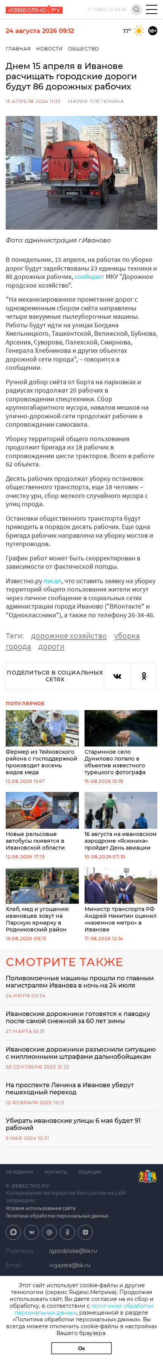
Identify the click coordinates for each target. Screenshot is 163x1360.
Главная (18, 49)
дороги (51, 646)
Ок (81, 1348)
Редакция (89, 1172)
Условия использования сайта (40, 1208)
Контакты (55, 1172)
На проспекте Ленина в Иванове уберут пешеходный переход (70, 1088)
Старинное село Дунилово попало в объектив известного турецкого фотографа (115, 762)
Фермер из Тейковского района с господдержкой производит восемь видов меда (41, 762)
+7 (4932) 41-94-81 (107, 9)
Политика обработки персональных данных (57, 1215)
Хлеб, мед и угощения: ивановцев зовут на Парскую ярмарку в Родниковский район (37, 919)
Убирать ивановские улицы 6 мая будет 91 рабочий (73, 1124)
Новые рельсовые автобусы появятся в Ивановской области (35, 841)
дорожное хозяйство (69, 635)
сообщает (89, 276)
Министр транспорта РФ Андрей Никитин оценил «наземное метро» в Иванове (121, 919)
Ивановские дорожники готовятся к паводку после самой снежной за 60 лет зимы (78, 1017)
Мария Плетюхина (96, 101)
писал (52, 580)
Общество (83, 49)
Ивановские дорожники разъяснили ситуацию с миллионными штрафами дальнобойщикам (81, 1053)
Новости (49, 49)
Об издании (19, 1172)
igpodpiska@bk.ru (73, 1250)
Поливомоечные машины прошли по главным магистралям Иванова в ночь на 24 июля (80, 982)
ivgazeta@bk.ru (69, 1265)
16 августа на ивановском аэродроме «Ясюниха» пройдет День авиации (121, 841)
